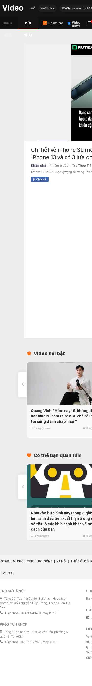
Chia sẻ (41, 179)
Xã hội (61, 561)
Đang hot (7, 25)
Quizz (7, 573)
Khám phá (38, 165)
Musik (18, 561)
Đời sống (45, 561)
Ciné (30, 561)
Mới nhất (28, 25)
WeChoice (47, 8)
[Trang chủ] (12, 8)
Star (5, 561)
